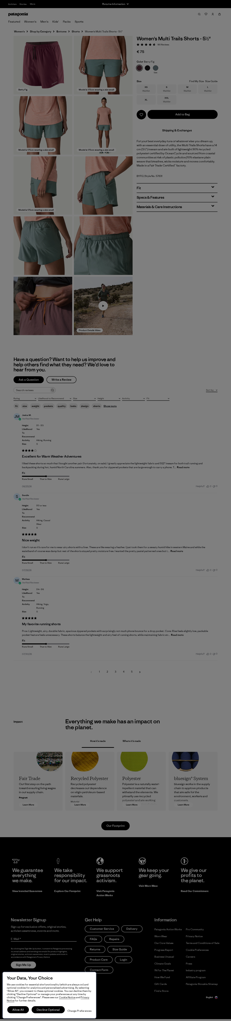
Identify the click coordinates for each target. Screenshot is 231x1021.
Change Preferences (79, 1010)
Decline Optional (48, 1010)
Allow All (18, 1010)
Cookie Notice (67, 997)
